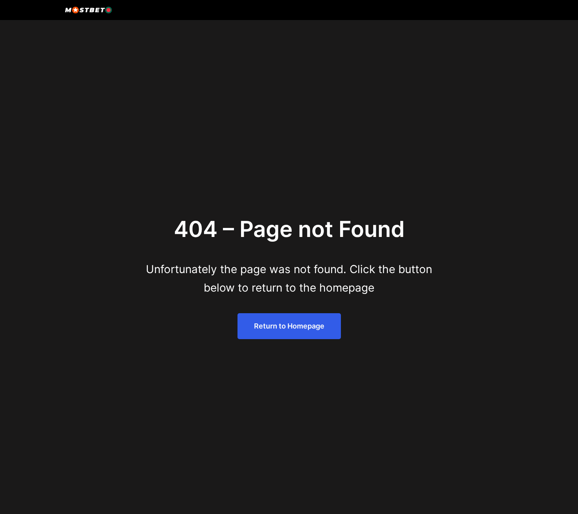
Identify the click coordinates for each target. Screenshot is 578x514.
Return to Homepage (289, 326)
